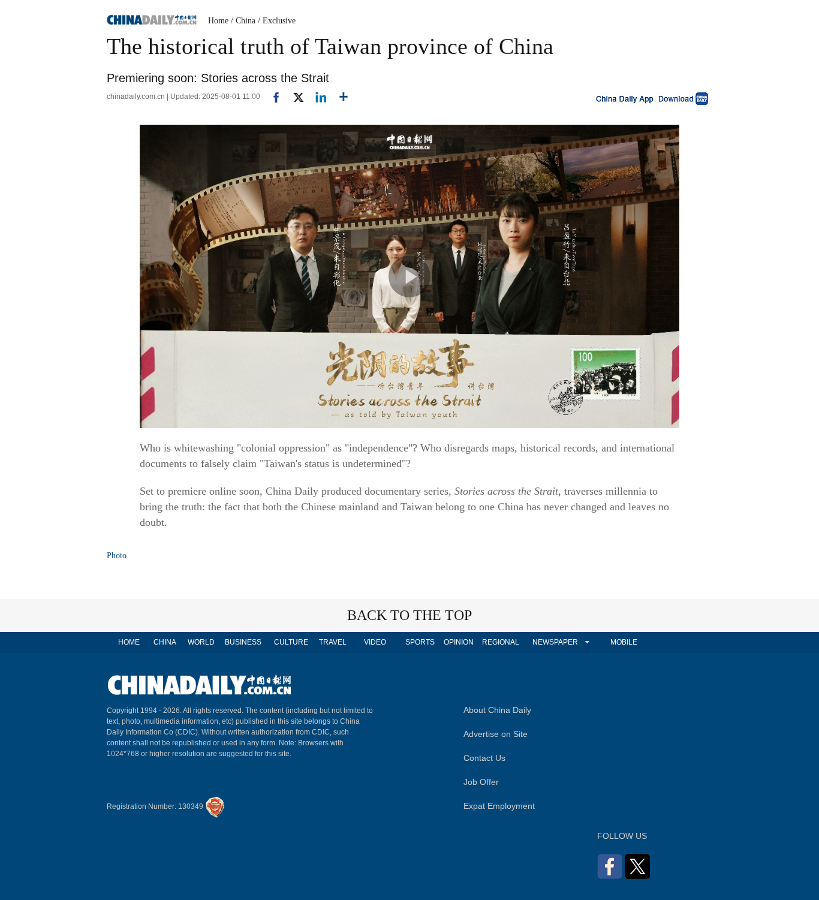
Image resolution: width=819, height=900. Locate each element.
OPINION (459, 642)
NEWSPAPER (554, 642)
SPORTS (420, 642)
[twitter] (293, 96)
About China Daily (497, 710)
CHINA (164, 642)
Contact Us (484, 758)
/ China (243, 20)
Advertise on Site (495, 734)
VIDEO (375, 642)
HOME (129, 642)
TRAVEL (333, 642)
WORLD (201, 642)
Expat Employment (499, 806)
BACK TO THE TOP (409, 615)
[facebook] (271, 96)
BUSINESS (243, 642)
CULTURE (291, 642)
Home (218, 20)
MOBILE (623, 642)
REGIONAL (500, 642)
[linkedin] (316, 96)
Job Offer (481, 782)
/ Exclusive (277, 20)
